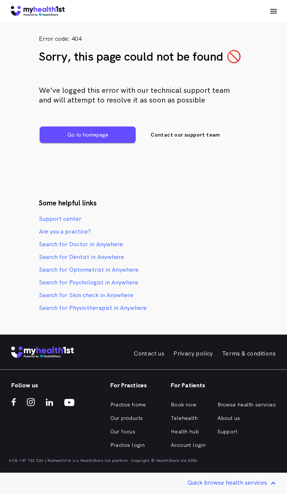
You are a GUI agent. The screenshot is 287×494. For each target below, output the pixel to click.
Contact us (149, 353)
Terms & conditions (249, 353)
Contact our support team (185, 134)
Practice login (127, 445)
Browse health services (246, 404)
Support (227, 431)
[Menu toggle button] (273, 11)
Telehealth (184, 418)
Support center (60, 219)
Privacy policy (193, 353)
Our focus (123, 431)
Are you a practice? (65, 231)
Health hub (185, 431)
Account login (188, 445)
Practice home (128, 404)
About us (228, 418)
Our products (126, 418)
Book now (183, 404)
